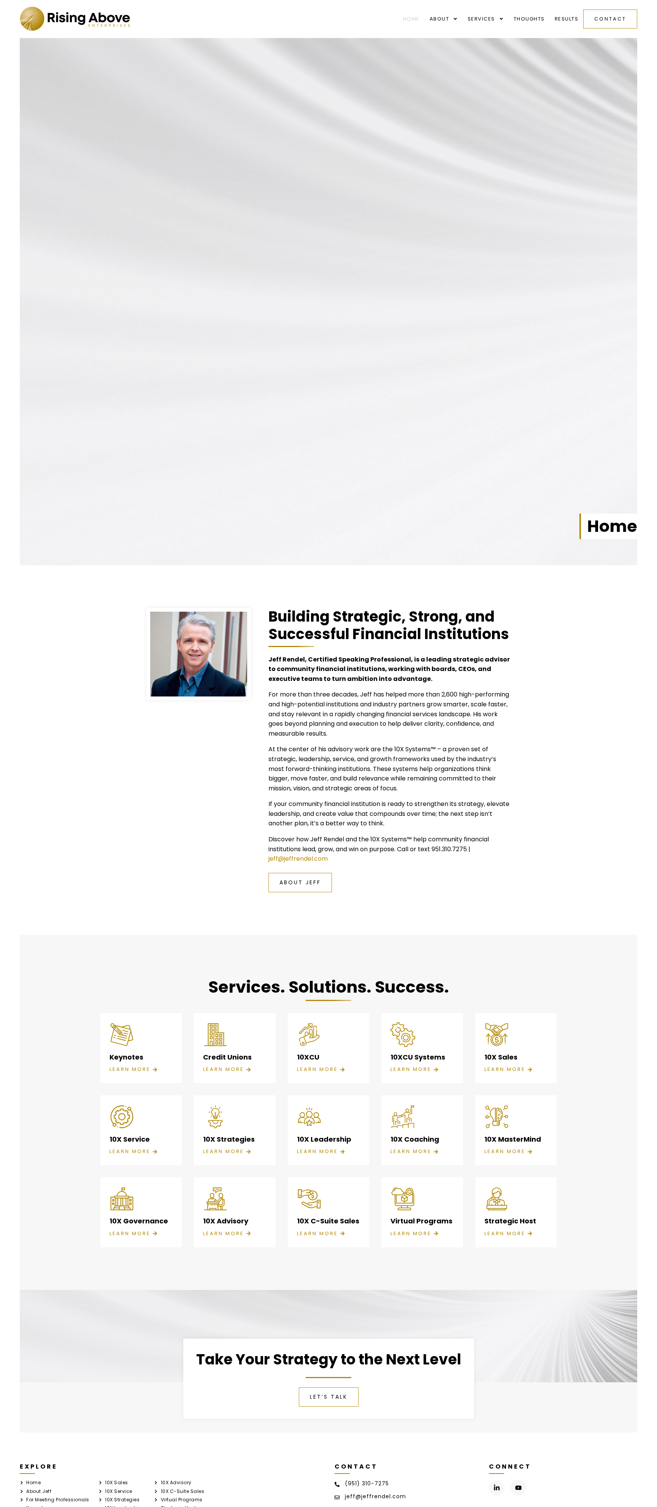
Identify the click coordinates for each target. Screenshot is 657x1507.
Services (481, 18)
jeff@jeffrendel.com (298, 858)
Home (411, 18)
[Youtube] (518, 1488)
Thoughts (529, 18)
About (439, 18)
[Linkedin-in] (497, 1488)
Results (567, 18)
